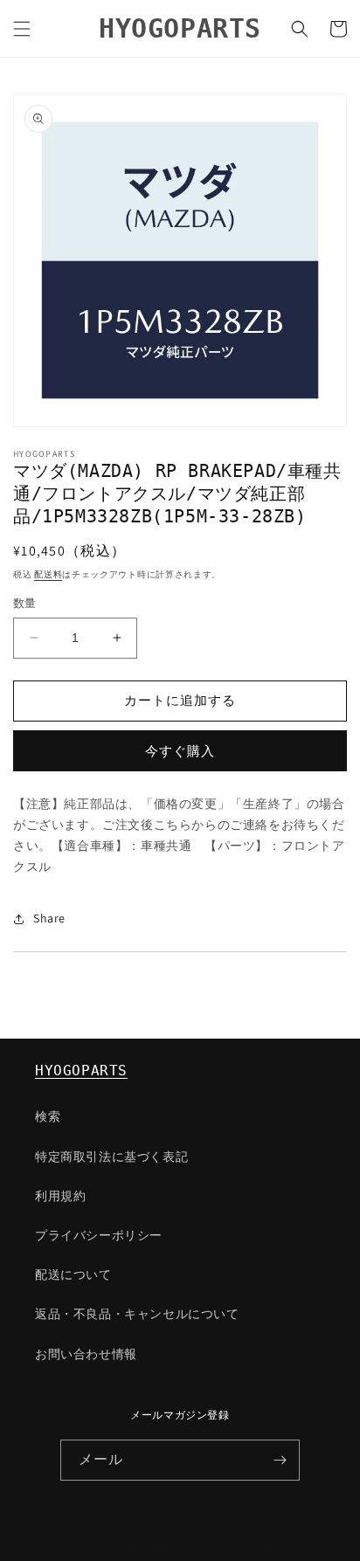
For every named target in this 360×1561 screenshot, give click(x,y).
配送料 (48, 574)
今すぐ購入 (180, 751)
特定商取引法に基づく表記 (111, 1156)
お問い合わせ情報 (86, 1354)
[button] (22, 29)
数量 (25, 603)
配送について (73, 1274)
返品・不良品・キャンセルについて (137, 1314)
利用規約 (60, 1196)
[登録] (279, 1460)
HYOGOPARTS (81, 1070)
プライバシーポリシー (99, 1235)
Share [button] (49, 918)
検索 (47, 1116)
